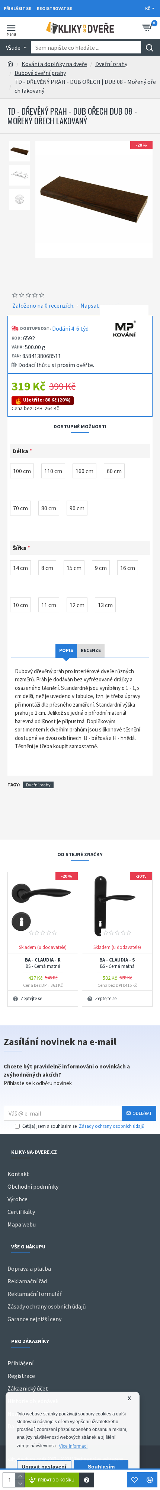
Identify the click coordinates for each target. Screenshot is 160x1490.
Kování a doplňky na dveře (54, 64)
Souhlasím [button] (101, 1467)
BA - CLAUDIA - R (43, 963)
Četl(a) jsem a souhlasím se (83, 1126)
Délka (20, 451)
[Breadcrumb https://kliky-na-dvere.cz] (10, 63)
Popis (66, 650)
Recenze (91, 650)
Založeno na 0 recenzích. (43, 305)
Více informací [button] (73, 1446)
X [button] (129, 1398)
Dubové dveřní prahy (40, 72)
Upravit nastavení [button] (44, 1467)
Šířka (19, 547)
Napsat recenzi (99, 305)
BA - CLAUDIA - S (117, 963)
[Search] (149, 47)
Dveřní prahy (111, 64)
